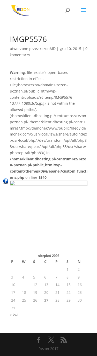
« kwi (14, 314)
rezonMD (48, 48)
